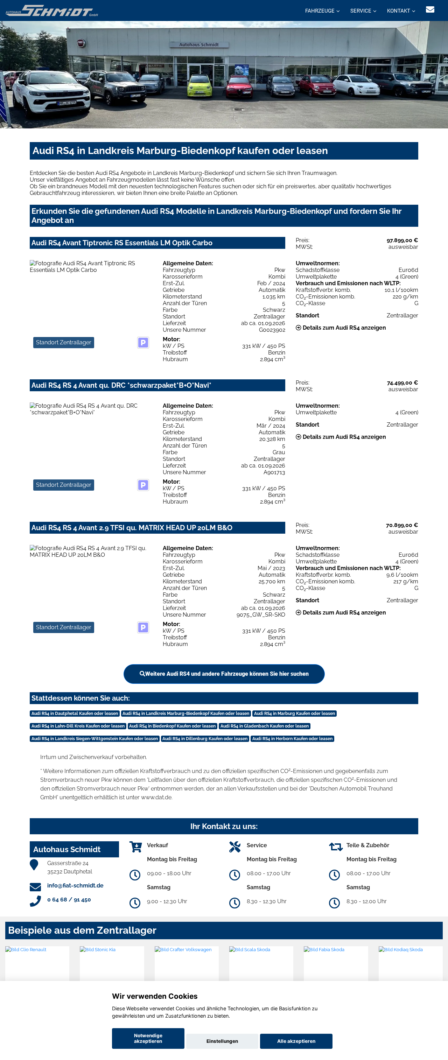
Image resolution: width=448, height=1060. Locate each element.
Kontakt (398, 11)
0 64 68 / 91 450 (69, 899)
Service (360, 11)
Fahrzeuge (320, 11)
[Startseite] (51, 10)
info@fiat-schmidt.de (75, 885)
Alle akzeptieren (296, 1041)
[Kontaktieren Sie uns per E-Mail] (430, 10)
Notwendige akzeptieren (148, 1038)
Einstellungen (222, 1041)
